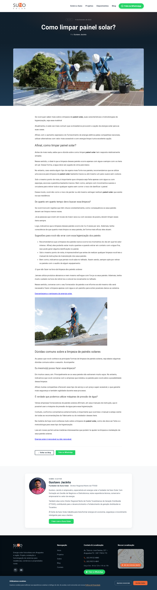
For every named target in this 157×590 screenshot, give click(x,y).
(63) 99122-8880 (93, 558)
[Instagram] (15, 570)
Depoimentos (103, 6)
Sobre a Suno (76, 6)
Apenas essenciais (123, 583)
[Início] (17, 550)
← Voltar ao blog (44, 453)
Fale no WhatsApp (132, 6)
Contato (60, 567)
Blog (114, 6)
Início (59, 550)
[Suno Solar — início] (19, 6)
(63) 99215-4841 (93, 561)
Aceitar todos (140, 583)
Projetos (89, 6)
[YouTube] (21, 570)
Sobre (59, 559)
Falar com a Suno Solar (61, 521)
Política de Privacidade (92, 585)
